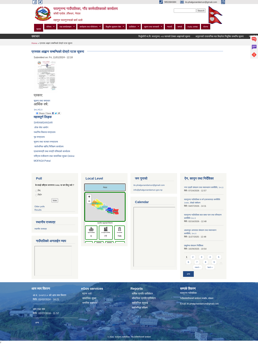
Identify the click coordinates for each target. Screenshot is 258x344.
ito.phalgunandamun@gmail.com (149, 185)
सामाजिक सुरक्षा (89, 298)
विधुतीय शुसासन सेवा (112, 27)
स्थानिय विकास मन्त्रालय (44, 132)
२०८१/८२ (38, 109)
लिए (39, 190)
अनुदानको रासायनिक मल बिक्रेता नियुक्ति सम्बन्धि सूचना (212, 36)
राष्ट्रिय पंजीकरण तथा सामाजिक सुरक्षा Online (54, 156)
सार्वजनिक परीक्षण (140, 307)
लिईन (40, 194)
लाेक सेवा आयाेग (41, 127)
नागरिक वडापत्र (89, 302)
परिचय (47, 27)
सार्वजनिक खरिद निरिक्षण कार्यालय (48, 146)
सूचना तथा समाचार (42, 100)
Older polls (39, 206)
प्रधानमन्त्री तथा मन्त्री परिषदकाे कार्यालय (52, 151)
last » (210, 267)
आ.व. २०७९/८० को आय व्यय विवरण (49, 295)
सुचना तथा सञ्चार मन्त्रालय (46, 141)
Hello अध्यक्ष (193, 27)
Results (38, 210)
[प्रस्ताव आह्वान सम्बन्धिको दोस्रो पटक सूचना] (45, 76)
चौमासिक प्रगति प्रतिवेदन (144, 298)
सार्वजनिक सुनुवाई (140, 302)
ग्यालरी (169, 27)
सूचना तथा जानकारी (150, 27)
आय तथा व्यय (39, 309)
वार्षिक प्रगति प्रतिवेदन (142, 293)
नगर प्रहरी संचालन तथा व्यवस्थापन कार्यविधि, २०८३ (203, 187)
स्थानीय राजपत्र (40, 229)
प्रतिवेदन (131, 27)
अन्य (188, 274)
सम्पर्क (180, 27)
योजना (205, 27)
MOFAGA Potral (42, 161)
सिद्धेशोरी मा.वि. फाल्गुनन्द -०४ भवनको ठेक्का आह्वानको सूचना (157, 36)
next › (197, 267)
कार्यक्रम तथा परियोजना (87, 27)
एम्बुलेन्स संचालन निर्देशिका (193, 245)
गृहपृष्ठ (38, 29)
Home (34, 43)
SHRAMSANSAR (43, 122)
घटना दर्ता (87, 293)
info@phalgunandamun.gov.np (147, 190)
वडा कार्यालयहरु (64, 27)
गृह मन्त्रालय (39, 137)
